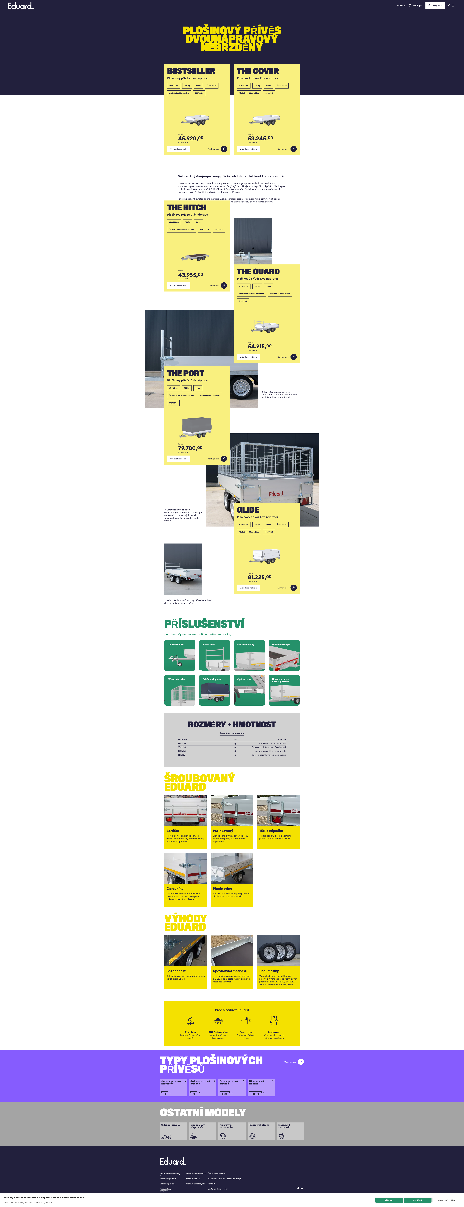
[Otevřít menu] (448, 5)
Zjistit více (48, 1202)
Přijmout (389, 1200)
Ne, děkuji (417, 1200)
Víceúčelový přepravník (165, 1189)
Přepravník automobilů (195, 1174)
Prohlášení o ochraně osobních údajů (224, 1179)
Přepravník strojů (192, 1179)
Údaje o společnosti (216, 1174)
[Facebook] (298, 1188)
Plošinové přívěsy (168, 1179)
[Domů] (21, 5)
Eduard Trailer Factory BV (170, 1174)
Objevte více (290, 1062)
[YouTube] (302, 1188)
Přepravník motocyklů (195, 1184)
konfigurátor (196, 198)
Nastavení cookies (446, 1200)
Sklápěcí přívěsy (167, 1184)
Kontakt (211, 1184)
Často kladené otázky (218, 1189)
